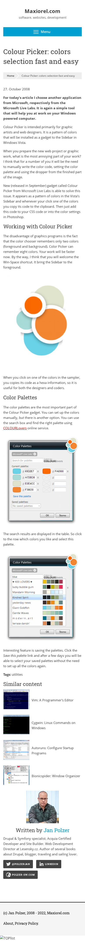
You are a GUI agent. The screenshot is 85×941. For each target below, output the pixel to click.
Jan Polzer (16, 913)
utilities (17, 674)
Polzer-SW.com (23, 874)
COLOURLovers (15, 428)
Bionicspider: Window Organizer (56, 776)
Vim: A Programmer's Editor (52, 700)
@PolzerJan (21, 864)
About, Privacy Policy (20, 923)
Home (10, 76)
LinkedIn (51, 864)
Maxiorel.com (58, 913)
